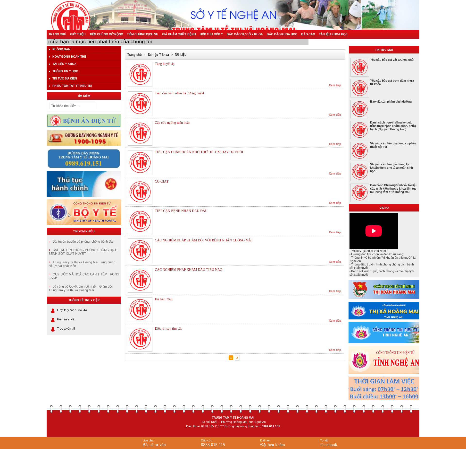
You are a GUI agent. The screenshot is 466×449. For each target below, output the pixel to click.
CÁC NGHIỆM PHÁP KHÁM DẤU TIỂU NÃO (188, 270)
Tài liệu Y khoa (64, 64)
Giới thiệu (78, 34)
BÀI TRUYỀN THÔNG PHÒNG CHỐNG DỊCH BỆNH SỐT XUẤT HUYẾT (83, 251)
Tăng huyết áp (165, 64)
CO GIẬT (162, 181)
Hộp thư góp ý (211, 34)
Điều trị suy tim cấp (168, 328)
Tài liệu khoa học (333, 34)
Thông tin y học (65, 71)
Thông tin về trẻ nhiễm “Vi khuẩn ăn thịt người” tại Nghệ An (383, 259)
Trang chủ (57, 34)
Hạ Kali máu (163, 299)
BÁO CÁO (308, 34)
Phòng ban (61, 49)
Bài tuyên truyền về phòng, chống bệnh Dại (83, 241)
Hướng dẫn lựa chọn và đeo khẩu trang (377, 254)
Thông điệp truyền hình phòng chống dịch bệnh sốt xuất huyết (382, 266)
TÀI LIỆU (180, 54)
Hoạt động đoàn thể (69, 56)
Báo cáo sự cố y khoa (245, 34)
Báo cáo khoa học (282, 34)
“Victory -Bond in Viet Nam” (369, 251)
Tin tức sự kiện (64, 78)
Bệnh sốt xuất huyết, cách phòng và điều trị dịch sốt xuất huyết (382, 273)
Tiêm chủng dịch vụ (142, 34)
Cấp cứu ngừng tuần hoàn (172, 122)
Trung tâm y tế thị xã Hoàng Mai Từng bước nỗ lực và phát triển (82, 264)
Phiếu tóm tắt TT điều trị (72, 86)
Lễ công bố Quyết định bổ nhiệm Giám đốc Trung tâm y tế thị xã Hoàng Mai (81, 288)
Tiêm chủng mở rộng (106, 34)
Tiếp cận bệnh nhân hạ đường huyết (179, 93)
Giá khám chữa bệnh (179, 34)
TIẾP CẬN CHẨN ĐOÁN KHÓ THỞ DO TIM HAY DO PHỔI (199, 152)
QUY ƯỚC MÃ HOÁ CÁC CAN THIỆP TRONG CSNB (84, 276)
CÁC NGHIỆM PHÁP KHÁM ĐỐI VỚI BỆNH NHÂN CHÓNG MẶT (204, 240)
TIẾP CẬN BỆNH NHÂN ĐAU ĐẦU (181, 211)
